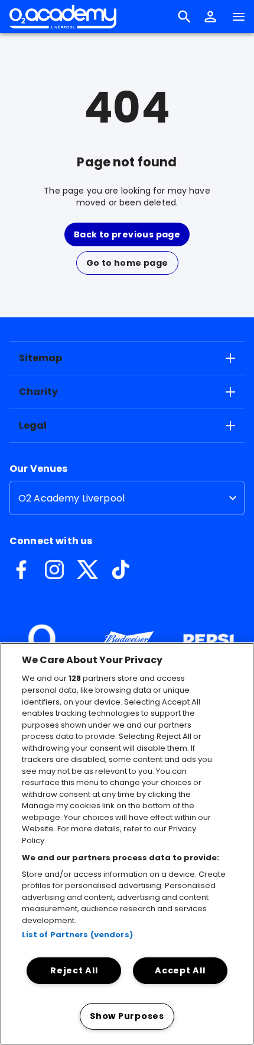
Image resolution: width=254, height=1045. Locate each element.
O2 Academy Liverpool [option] (71, 498)
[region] (127, 843)
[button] (210, 16)
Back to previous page (127, 234)
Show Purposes (127, 1016)
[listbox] (127, 498)
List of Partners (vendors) (77, 934)
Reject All (73, 970)
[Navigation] (238, 16)
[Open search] (184, 16)
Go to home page (127, 263)
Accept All (180, 970)
